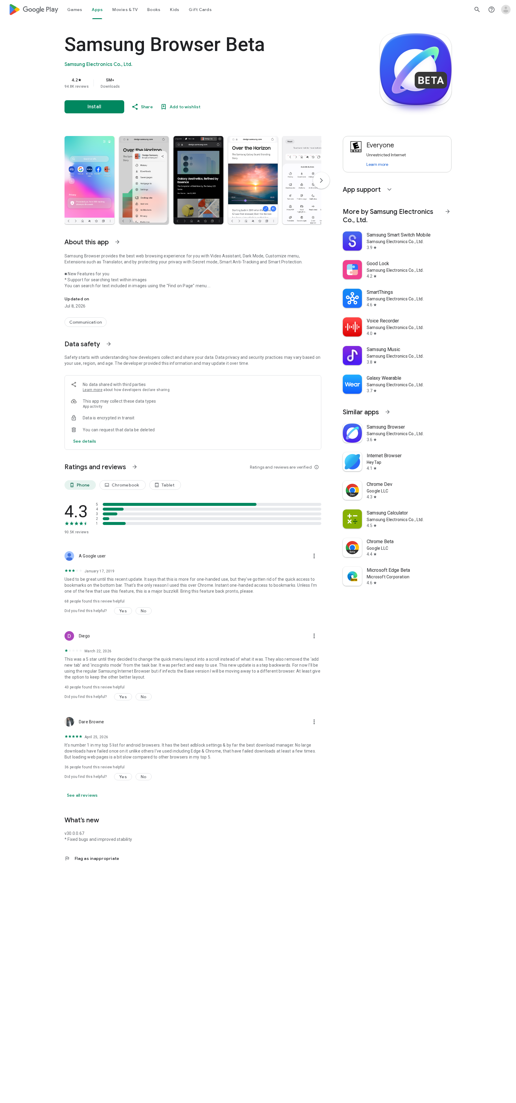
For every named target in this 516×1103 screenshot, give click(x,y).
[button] (89, 180)
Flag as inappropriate (91, 858)
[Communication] (85, 322)
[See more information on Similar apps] (387, 412)
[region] (183, 82)
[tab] (74, 9)
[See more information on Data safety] (109, 344)
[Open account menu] (506, 9)
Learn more (92, 390)
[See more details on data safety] (85, 441)
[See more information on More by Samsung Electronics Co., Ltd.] (447, 211)
